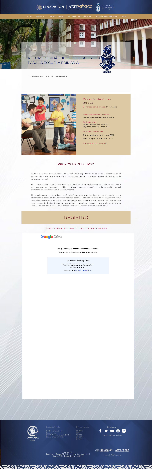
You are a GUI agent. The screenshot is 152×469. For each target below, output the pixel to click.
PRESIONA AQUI (99, 228)
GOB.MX (79, 431)
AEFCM (79, 435)
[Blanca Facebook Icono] (100, 431)
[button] (79, 16)
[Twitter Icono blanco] (106, 431)
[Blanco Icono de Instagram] (118, 431)
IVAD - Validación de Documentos (54, 432)
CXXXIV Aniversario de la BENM (58, 435)
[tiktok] (124, 431)
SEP (77, 433)
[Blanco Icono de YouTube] (112, 431)
